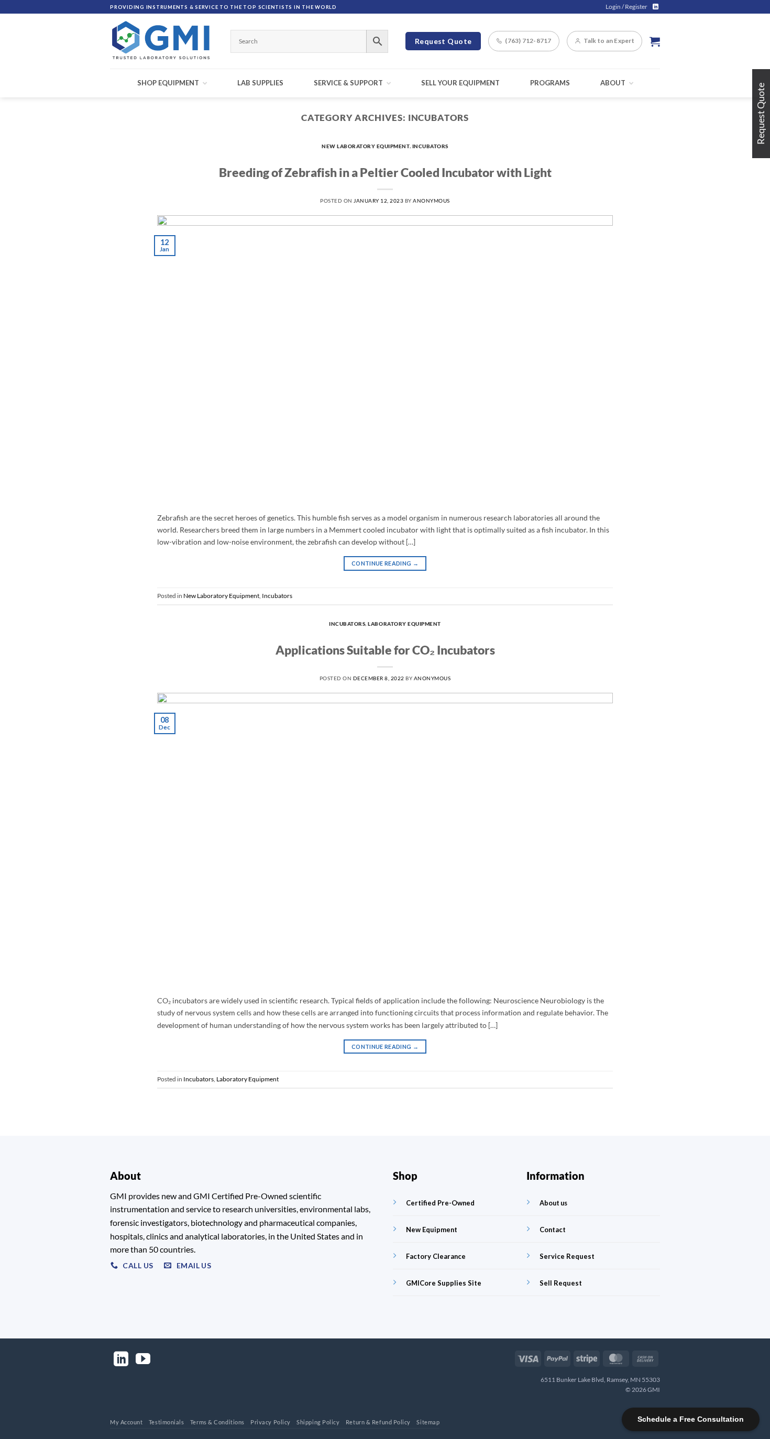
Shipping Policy (317, 1422)
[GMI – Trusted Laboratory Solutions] (162, 41)
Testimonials (166, 1422)
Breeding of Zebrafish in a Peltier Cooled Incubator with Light (385, 172)
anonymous (431, 200)
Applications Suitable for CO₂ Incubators (385, 650)
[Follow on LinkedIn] (655, 7)
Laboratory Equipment (404, 624)
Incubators (430, 146)
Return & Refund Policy (378, 1422)
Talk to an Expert (609, 41)
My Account (126, 1422)
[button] (626, 7)
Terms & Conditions (217, 1422)
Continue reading (385, 563)
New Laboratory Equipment (365, 146)
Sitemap (427, 1422)
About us (553, 1203)
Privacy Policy (270, 1422)
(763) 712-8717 (528, 41)
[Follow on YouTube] (143, 1360)
